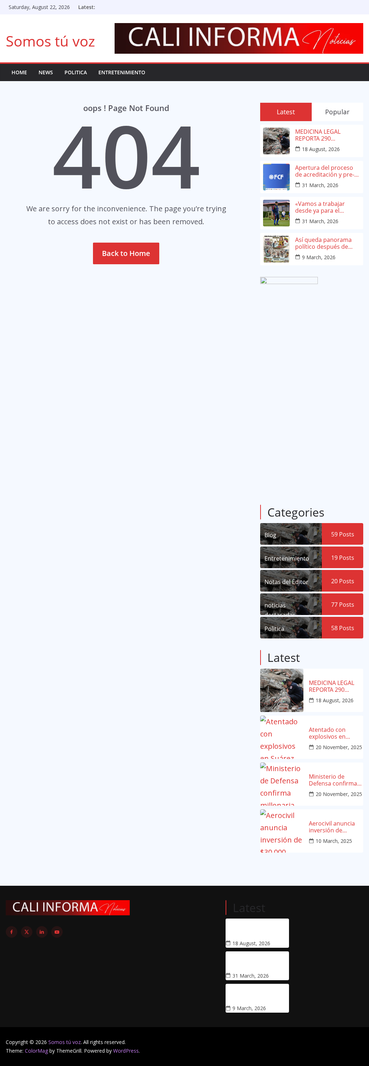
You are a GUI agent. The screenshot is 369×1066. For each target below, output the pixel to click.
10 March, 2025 (334, 840)
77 (342, 605)
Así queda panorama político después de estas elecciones (323, 243)
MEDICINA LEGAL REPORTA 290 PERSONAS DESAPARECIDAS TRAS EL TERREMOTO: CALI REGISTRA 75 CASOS (325, 135)
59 (342, 534)
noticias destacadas (279, 608)
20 (342, 581)
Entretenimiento (121, 72)
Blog (270, 535)
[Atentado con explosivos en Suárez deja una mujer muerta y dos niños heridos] (281, 737)
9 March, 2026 (318, 257)
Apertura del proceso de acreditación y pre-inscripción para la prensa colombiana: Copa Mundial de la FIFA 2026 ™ (327, 171)
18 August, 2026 (321, 149)
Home (19, 72)
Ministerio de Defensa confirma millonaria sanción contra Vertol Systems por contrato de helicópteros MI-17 (334, 780)
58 (342, 628)
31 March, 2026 (320, 185)
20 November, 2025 (339, 747)
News (46, 72)
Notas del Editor (286, 582)
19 (342, 558)
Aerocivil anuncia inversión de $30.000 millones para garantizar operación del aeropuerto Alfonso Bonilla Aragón (335, 827)
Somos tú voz (50, 41)
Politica (76, 72)
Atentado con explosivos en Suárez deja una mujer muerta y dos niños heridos (336, 733)
